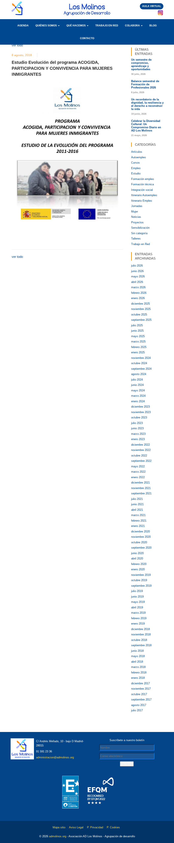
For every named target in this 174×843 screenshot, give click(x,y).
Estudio (135, 173)
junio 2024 (137, 385)
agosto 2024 (138, 374)
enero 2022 (138, 477)
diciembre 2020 (140, 531)
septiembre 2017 (141, 699)
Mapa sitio (59, 827)
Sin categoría (139, 233)
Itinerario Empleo (141, 200)
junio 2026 (137, 271)
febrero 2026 (138, 292)
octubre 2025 (139, 314)
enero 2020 (138, 569)
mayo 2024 (138, 390)
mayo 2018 (138, 656)
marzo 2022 (138, 471)
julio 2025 (137, 325)
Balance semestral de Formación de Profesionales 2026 (145, 84)
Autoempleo (138, 157)
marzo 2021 (138, 515)
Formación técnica (142, 184)
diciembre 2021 (140, 482)
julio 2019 (137, 591)
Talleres (136, 238)
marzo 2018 (138, 667)
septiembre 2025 (141, 319)
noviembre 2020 (141, 536)
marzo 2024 (138, 395)
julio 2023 (137, 423)
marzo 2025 (138, 341)
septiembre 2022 (141, 460)
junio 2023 (137, 428)
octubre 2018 (139, 640)
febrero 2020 (138, 564)
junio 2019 (137, 596)
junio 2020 (137, 553)
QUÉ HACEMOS (76, 25)
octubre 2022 (139, 455)
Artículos (136, 151)
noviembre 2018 (141, 634)
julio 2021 (137, 499)
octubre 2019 (139, 580)
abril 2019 (137, 607)
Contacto (87, 38)
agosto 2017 (138, 705)
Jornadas (136, 206)
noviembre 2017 (141, 688)
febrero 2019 (138, 618)
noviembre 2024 (141, 357)
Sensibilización (140, 227)
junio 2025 (137, 330)
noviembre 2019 (141, 574)
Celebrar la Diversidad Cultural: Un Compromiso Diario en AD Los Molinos (146, 125)
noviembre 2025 (141, 309)
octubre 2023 (139, 417)
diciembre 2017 (140, 683)
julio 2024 (137, 379)
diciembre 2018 (140, 629)
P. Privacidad (95, 827)
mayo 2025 (138, 336)
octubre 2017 (139, 694)
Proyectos (137, 222)
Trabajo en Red (140, 244)
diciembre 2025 (140, 303)
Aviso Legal (76, 827)
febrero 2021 (138, 520)
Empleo (135, 168)
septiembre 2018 (141, 645)
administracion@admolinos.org (55, 757)
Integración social (142, 189)
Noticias (136, 216)
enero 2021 (138, 526)
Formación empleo (142, 179)
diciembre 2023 (140, 406)
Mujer (134, 211)
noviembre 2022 (141, 450)
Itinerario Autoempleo (144, 195)
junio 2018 (137, 650)
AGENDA (23, 25)
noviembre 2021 (141, 488)
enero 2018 (138, 677)
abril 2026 (137, 282)
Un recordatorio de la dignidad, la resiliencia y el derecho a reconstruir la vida (147, 104)
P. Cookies (113, 827)
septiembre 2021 (141, 493)
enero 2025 (138, 352)
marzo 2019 (138, 612)
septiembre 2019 (141, 585)
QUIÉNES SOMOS (46, 25)
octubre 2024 (139, 363)
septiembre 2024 (141, 368)
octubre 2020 (139, 542)
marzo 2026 (138, 287)
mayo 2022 (138, 466)
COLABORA (132, 25)
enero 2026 (138, 298)
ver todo (17, 45)
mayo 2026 (138, 276)
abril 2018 (137, 661)
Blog (153, 25)
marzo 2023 (138, 433)
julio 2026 (137, 265)
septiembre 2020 (141, 547)
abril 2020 (137, 558)
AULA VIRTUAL (151, 6)
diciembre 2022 (140, 444)
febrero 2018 (138, 672)
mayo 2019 (138, 601)
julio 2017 (137, 710)
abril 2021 (137, 509)
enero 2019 (138, 623)
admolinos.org (57, 836)
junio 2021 (137, 504)
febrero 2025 (138, 347)
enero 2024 (138, 401)
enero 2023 (138, 439)
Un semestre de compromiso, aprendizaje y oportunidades (141, 64)
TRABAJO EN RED (106, 25)
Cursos (135, 162)
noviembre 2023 (141, 412)
